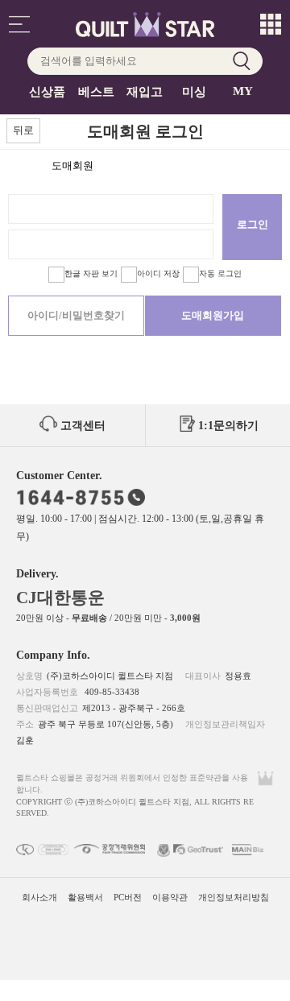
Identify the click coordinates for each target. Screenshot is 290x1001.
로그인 (252, 224)
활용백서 (85, 897)
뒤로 (23, 130)
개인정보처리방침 (233, 897)
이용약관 (170, 897)
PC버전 (128, 897)
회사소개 (39, 897)
